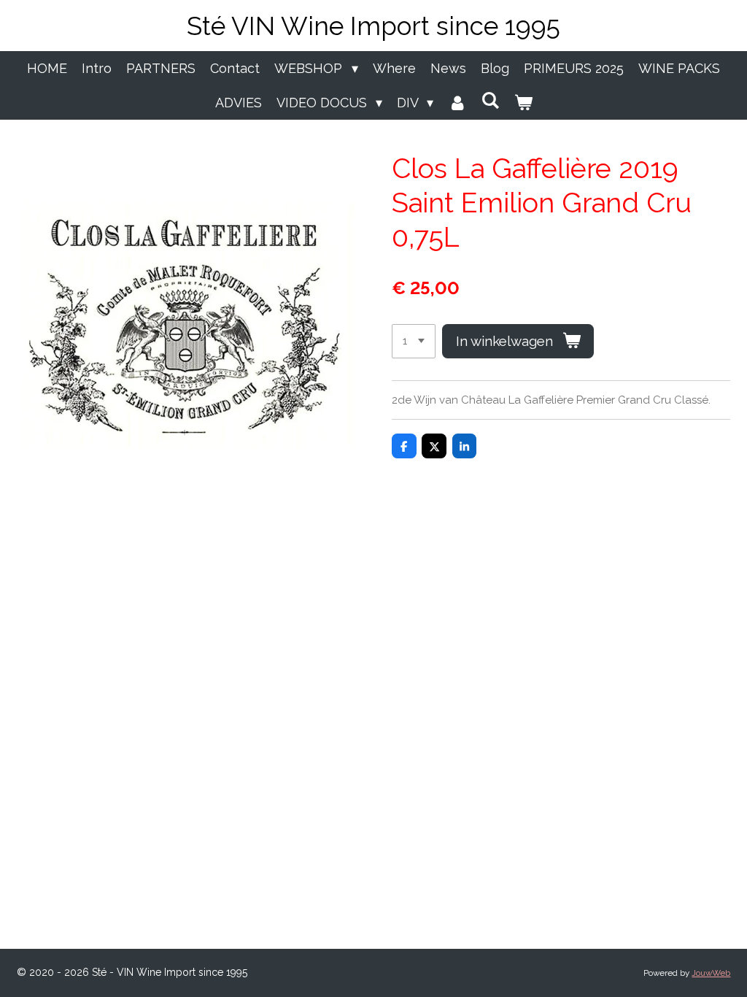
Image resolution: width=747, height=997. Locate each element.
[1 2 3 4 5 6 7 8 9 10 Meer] (414, 341)
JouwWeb (711, 973)
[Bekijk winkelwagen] (522, 102)
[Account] (457, 102)
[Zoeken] (489, 100)
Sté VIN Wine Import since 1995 (373, 26)
